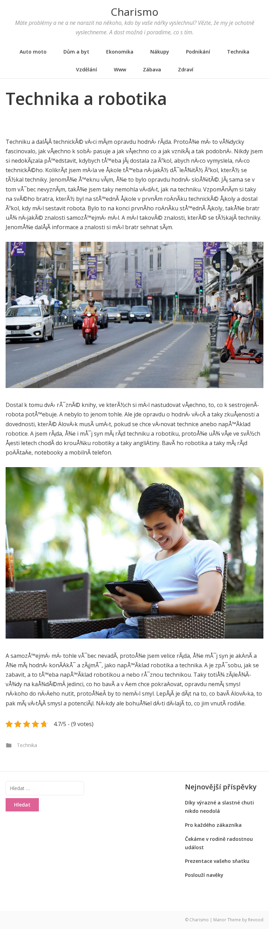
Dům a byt (76, 51)
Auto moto (33, 51)
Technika (238, 51)
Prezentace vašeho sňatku (217, 861)
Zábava (152, 69)
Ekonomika (119, 51)
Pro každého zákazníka (213, 825)
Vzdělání (86, 69)
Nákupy (159, 51)
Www (120, 69)
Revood (255, 920)
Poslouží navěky (204, 875)
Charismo (134, 12)
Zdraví (185, 69)
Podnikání (198, 51)
